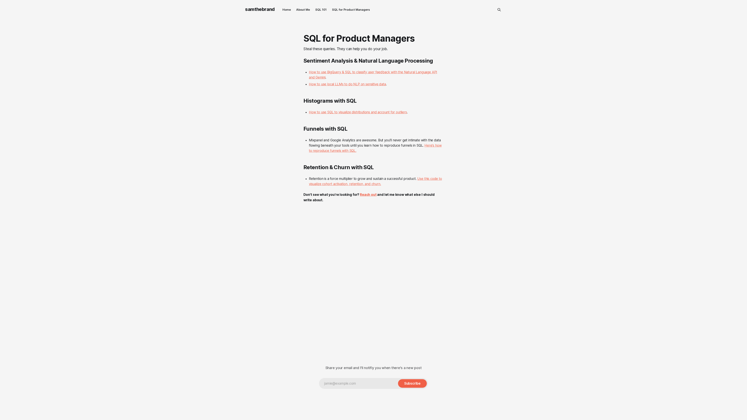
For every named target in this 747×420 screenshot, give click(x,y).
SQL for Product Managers (351, 9)
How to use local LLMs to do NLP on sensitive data (347, 84)
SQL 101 (321, 9)
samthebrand (260, 9)
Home (286, 9)
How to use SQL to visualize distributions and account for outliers (358, 112)
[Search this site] (499, 10)
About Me (303, 9)
